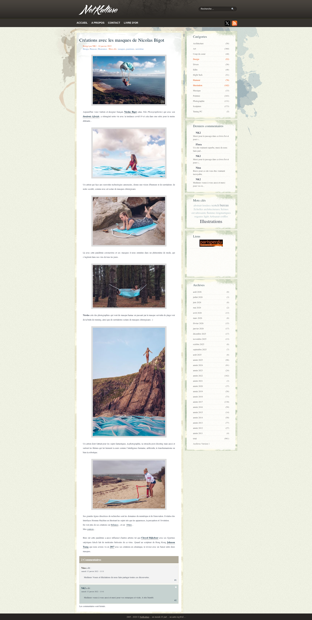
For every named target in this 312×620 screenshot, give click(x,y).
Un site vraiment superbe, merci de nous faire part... (210, 147)
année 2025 (211, 359)
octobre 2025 (211, 344)
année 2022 (211, 375)
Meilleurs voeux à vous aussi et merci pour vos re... (209, 182)
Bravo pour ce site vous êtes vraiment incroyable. (209, 171)
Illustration (102, 48)
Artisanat (215, 216)
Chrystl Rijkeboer (149, 537)
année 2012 (211, 427)
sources (90, 529)
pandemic (130, 48)
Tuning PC (211, 111)
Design (86, 48)
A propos (97, 22)
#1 (175, 579)
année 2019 (211, 391)
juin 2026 (211, 302)
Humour (93, 48)
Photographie (211, 100)
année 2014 (211, 417)
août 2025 (211, 354)
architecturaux (212, 209)
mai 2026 (211, 307)
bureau (224, 205)
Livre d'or (131, 22)
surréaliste (139, 48)
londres (206, 205)
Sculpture (211, 106)
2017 (112, 546)
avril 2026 (211, 312)
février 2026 (211, 323)
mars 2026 (211, 317)
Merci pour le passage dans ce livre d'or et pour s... (211, 136)
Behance (114, 524)
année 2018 (211, 396)
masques (121, 48)
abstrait (198, 205)
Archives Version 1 (201, 443)
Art (211, 48)
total (211, 438)
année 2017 (211, 401)
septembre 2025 (211, 349)
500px (129, 524)
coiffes (224, 216)
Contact (114, 22)
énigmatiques (223, 212)
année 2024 (211, 365)
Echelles (198, 209)
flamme (211, 212)
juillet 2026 (211, 297)
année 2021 (211, 380)
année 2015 (211, 412)
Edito (211, 69)
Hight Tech (211, 74)
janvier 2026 (211, 328)
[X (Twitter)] (227, 23)
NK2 (83, 588)
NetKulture (144, 616)
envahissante (199, 212)
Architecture (211, 43)
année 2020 (211, 386)
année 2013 (211, 422)
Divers (211, 64)
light (206, 216)
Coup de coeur (211, 53)
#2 (175, 600)
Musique (211, 90)
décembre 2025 (211, 333)
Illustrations (211, 221)
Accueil (82, 22)
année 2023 (211, 370)
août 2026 (211, 291)
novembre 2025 (211, 338)
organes (198, 216)
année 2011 (211, 433)
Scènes (224, 209)
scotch (215, 205)
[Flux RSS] (234, 23)
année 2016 (211, 407)
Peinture (211, 95)
